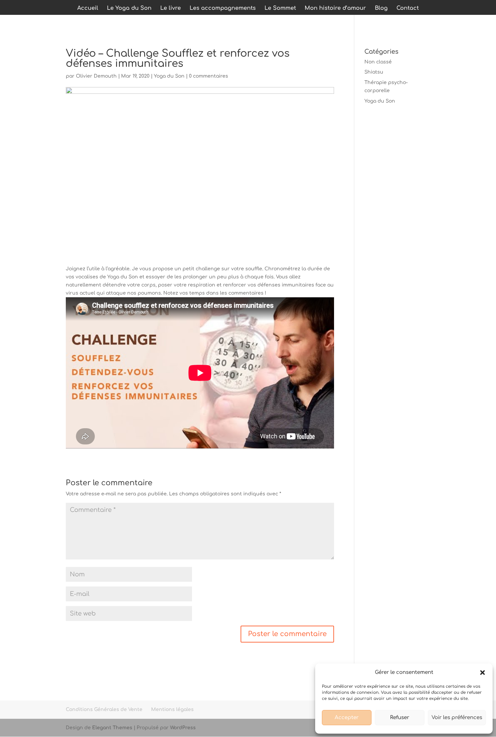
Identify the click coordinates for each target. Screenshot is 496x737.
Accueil (87, 8)
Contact (407, 8)
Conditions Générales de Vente (104, 709)
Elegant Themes (112, 727)
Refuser (399, 717)
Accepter (347, 717)
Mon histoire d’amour (335, 8)
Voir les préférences (457, 717)
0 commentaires (208, 76)
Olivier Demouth (96, 76)
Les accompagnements (223, 8)
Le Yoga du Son (129, 8)
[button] (482, 672)
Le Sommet (280, 8)
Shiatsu (373, 72)
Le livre (170, 8)
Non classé (378, 61)
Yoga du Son (169, 76)
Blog (381, 8)
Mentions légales (172, 709)
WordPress (183, 727)
